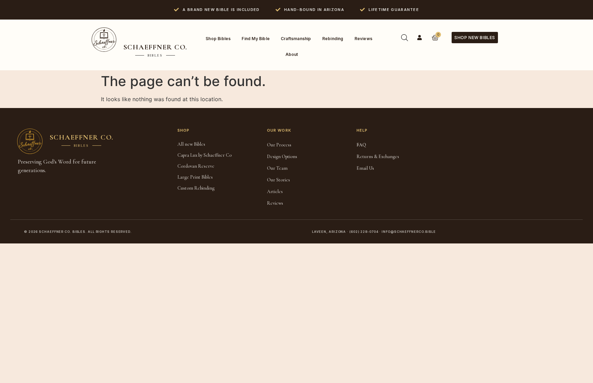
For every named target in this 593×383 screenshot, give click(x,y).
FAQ (361, 145)
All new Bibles (191, 144)
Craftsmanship (296, 38)
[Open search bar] (404, 37)
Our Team (277, 168)
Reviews (363, 38)
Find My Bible (256, 38)
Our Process (279, 145)
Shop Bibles (218, 38)
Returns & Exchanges (378, 156)
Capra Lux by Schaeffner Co (204, 155)
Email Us (365, 168)
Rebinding (333, 38)
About (292, 54)
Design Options (282, 156)
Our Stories (278, 180)
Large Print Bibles (195, 177)
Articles (275, 191)
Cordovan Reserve (195, 166)
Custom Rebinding (195, 188)
